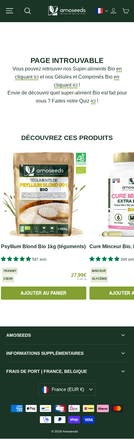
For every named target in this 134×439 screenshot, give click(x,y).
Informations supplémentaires (45, 353)
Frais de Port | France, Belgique (46, 371)
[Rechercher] (27, 11)
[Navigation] (9, 11)
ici (93, 101)
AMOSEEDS (18, 335)
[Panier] (125, 11)
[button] (16, 259)
